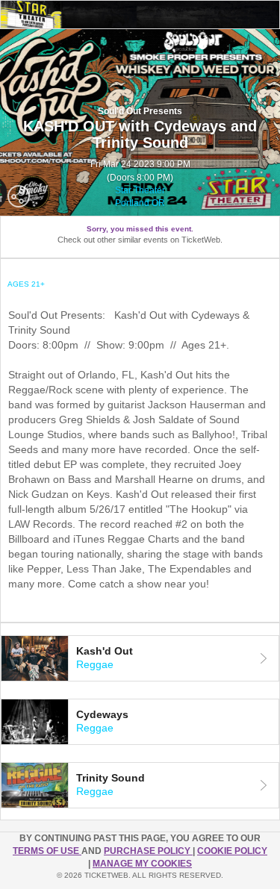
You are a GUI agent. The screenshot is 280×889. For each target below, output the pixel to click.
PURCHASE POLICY (148, 851)
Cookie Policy (232, 851)
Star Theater (140, 190)
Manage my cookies (142, 863)
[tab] (140, 658)
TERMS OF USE (47, 851)
